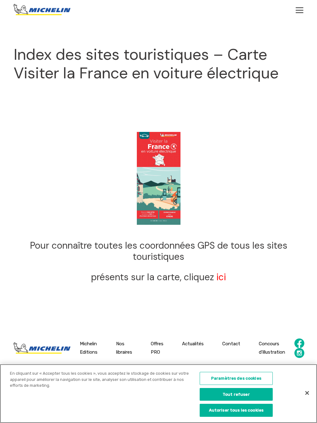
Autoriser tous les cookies (236, 410)
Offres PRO (157, 348)
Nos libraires (124, 348)
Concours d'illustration (272, 348)
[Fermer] (307, 393)
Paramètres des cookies (236, 378)
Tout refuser (236, 394)
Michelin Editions (89, 348)
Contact (231, 344)
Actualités (193, 344)
